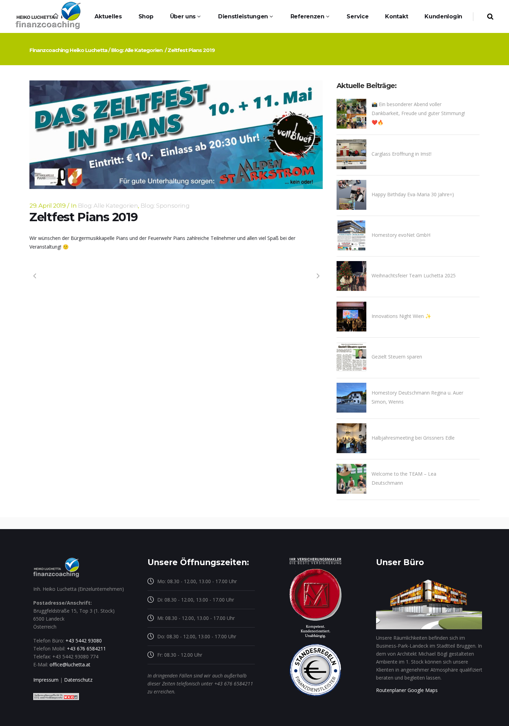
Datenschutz (78, 679)
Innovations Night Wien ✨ (401, 316)
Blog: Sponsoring (165, 205)
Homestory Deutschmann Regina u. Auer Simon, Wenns (417, 397)
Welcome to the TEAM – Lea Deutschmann (404, 478)
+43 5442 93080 (83, 640)
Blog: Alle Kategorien (136, 50)
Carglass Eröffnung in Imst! (401, 153)
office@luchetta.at (70, 664)
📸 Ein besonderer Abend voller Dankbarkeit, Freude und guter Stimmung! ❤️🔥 (418, 113)
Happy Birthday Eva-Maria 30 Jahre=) (413, 194)
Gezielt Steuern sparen (397, 356)
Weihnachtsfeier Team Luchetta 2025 (414, 275)
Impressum (46, 679)
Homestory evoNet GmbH (401, 235)
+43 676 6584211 (86, 648)
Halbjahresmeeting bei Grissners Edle (413, 437)
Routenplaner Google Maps (407, 690)
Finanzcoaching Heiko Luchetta (68, 50)
